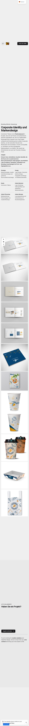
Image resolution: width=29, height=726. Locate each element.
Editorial (8, 124)
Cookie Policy (10, 723)
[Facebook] (3, 239)
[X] (3, 244)
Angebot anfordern (7, 631)
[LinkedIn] (3, 242)
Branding (3, 124)
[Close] (26, 722)
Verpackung (14, 124)
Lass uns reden (22, 43)
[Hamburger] (3, 43)
